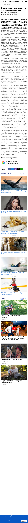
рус (5, 1)
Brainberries (14, 194)
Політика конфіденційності (7, 520)
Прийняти (23, 521)
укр (2, 1)
